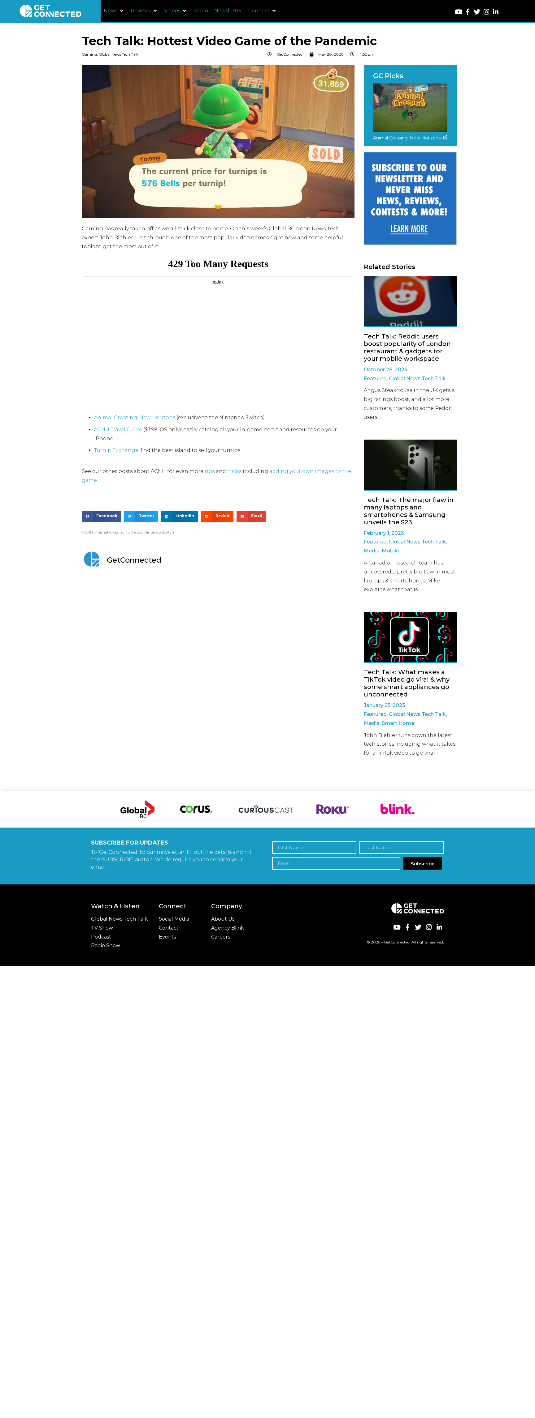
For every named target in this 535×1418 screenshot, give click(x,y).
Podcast (101, 937)
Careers (220, 937)
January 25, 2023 (384, 705)
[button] (114, 11)
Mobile (390, 551)
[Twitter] (477, 12)
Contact (169, 928)
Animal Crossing (109, 532)
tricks (234, 471)
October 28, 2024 (386, 370)
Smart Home (398, 723)
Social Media (174, 919)
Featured (375, 378)
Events (167, 937)
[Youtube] (458, 12)
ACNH (87, 532)
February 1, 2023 (384, 533)
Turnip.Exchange (116, 450)
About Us (222, 919)
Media (372, 551)
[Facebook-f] (468, 12)
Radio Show (105, 945)
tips (210, 471)
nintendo (134, 532)
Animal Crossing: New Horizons (134, 417)
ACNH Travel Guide (118, 429)
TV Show (102, 928)
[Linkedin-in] (496, 12)
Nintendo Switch (159, 532)
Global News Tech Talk (118, 54)
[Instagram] (486, 12)
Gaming (89, 54)
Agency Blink (227, 928)
